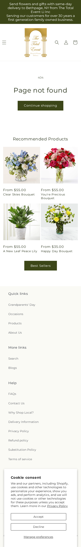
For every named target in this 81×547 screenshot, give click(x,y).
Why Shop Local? (21, 412)
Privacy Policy (57, 506)
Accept (38, 517)
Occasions (15, 314)
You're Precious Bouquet (53, 196)
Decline (38, 527)
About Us (15, 332)
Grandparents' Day (21, 305)
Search (13, 358)
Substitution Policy (22, 450)
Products (15, 323)
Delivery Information (23, 422)
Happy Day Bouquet (56, 251)
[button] (56, 42)
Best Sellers (41, 266)
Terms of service (20, 459)
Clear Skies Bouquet (19, 194)
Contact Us (16, 403)
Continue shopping (40, 105)
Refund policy (18, 440)
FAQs (12, 394)
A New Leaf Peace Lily (20, 251)
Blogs (12, 368)
